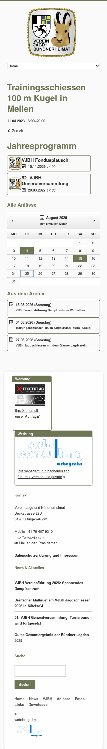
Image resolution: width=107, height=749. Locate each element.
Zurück (17, 130)
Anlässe (63, 698)
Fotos (80, 698)
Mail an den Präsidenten (38, 542)
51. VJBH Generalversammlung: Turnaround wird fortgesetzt (52, 620)
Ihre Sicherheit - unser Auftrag (27, 413)
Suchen (24, 684)
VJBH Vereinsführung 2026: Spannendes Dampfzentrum (49, 585)
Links (19, 704)
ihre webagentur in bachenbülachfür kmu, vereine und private (43, 473)
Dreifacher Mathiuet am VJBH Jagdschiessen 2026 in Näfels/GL (53, 602)
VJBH (47, 698)
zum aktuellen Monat (53, 224)
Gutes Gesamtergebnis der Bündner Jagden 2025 (52, 637)
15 (80, 258)
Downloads (38, 704)
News (33, 698)
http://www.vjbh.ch (29, 537)
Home (19, 698)
